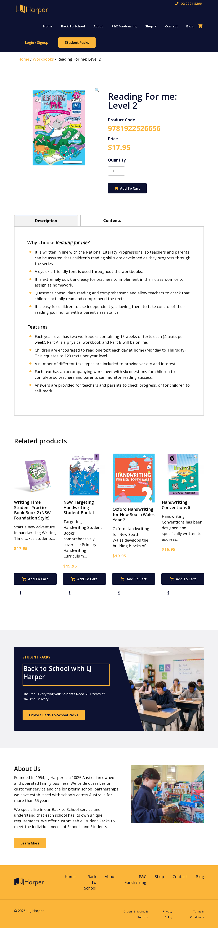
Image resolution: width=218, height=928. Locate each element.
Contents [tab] (112, 220)
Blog (190, 26)
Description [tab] (46, 220)
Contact (171, 26)
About (98, 26)
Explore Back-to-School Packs (53, 715)
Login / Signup (36, 42)
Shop (149, 26)
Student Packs (77, 42)
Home (48, 26)
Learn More (30, 843)
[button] (97, 90)
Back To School (73, 26)
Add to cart (130, 188)
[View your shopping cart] (201, 26)
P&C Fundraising (124, 26)
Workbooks (43, 59)
